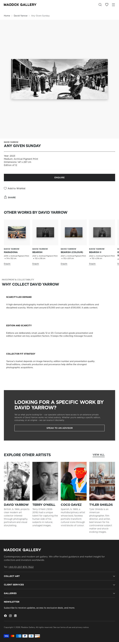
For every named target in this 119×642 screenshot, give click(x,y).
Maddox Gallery (28, 627)
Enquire (59, 177)
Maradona (11, 252)
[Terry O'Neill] (45, 481)
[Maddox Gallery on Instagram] (11, 616)
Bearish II (95, 252)
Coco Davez (71, 504)
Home (7, 15)
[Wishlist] (107, 5)
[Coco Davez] (74, 481)
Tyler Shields (101, 504)
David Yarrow (20, 15)
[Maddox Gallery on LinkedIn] (16, 616)
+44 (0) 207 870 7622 (21, 567)
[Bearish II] (102, 232)
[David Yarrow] (17, 481)
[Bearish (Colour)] (74, 232)
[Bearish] (45, 232)
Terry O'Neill (43, 504)
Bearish (37, 252)
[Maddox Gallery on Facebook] (6, 616)
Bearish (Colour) (72, 252)
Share (12, 197)
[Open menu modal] (113, 5)
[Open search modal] (100, 5)
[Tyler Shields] (102, 481)
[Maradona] (17, 232)
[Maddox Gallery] (20, 4)
